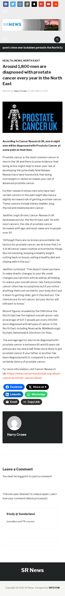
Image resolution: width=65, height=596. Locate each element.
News (18, 60)
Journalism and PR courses (20, 521)
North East (31, 60)
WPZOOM (54, 587)
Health (8, 60)
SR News (32, 570)
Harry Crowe (20, 91)
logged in (23, 476)
